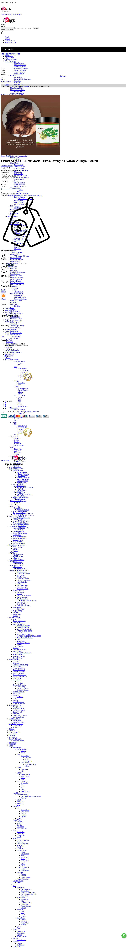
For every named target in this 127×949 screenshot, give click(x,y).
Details (3, 290)
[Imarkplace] (9, 23)
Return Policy (9, 322)
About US (8, 329)
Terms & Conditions (11, 331)
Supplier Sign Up (10, 42)
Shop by (39, 195)
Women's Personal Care (28, 195)
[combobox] (23, 28)
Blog (6, 58)
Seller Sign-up (9, 310)
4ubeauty (4, 299)
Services (7, 60)
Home (7, 55)
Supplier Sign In (10, 40)
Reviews (3, 292)
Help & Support (17, 14)
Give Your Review (7, 166)
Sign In (7, 37)
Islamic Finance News (12, 62)
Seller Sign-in (9, 312)
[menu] (1, 67)
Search (36, 28)
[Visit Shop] (3, 297)
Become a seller (6, 14)
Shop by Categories (14, 195)
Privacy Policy (9, 333)
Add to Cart (5, 193)
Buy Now (12, 193)
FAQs (7, 320)
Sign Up (7, 39)
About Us (8, 56)
